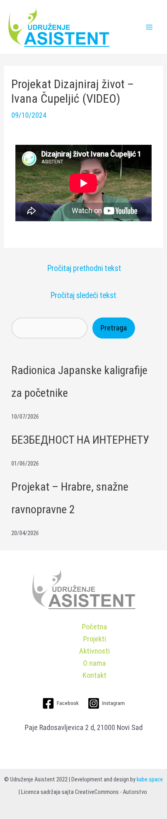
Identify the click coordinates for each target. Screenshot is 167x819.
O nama (94, 663)
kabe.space (150, 779)
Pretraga (114, 328)
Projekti (94, 639)
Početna (94, 626)
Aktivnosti (94, 651)
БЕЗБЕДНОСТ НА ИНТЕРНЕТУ (80, 440)
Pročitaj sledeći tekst (83, 295)
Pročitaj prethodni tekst (84, 268)
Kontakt (95, 675)
